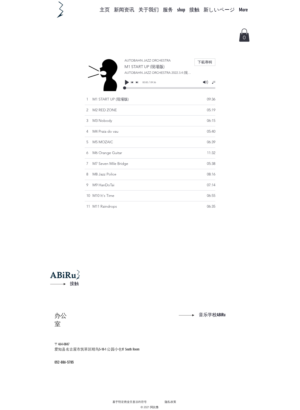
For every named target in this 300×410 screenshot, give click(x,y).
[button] (244, 35)
